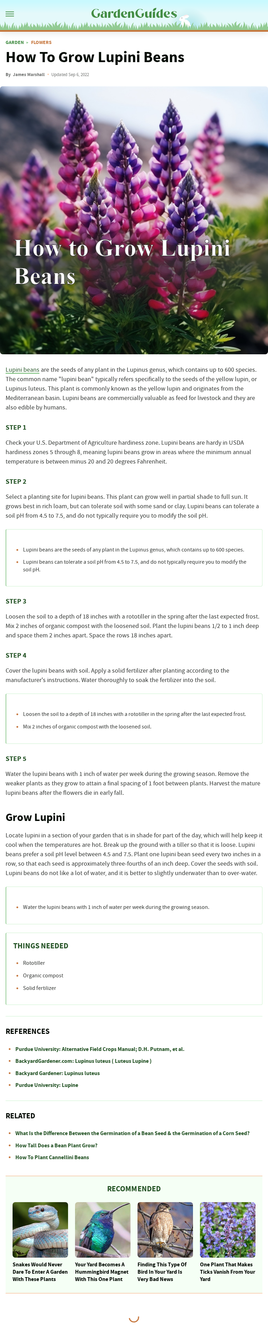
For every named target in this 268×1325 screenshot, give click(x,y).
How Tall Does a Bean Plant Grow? (56, 1145)
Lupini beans (22, 370)
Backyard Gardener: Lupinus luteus (57, 1073)
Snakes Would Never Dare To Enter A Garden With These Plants (40, 1272)
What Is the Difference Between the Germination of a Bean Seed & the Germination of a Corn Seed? (132, 1133)
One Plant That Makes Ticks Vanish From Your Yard (227, 1272)
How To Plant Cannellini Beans (52, 1157)
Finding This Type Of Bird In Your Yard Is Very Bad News (161, 1272)
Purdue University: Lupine (46, 1085)
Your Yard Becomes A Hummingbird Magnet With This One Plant (101, 1272)
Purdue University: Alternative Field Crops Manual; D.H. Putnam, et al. (100, 1049)
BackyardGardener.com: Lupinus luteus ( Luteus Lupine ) (83, 1061)
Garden (15, 42)
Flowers (41, 42)
